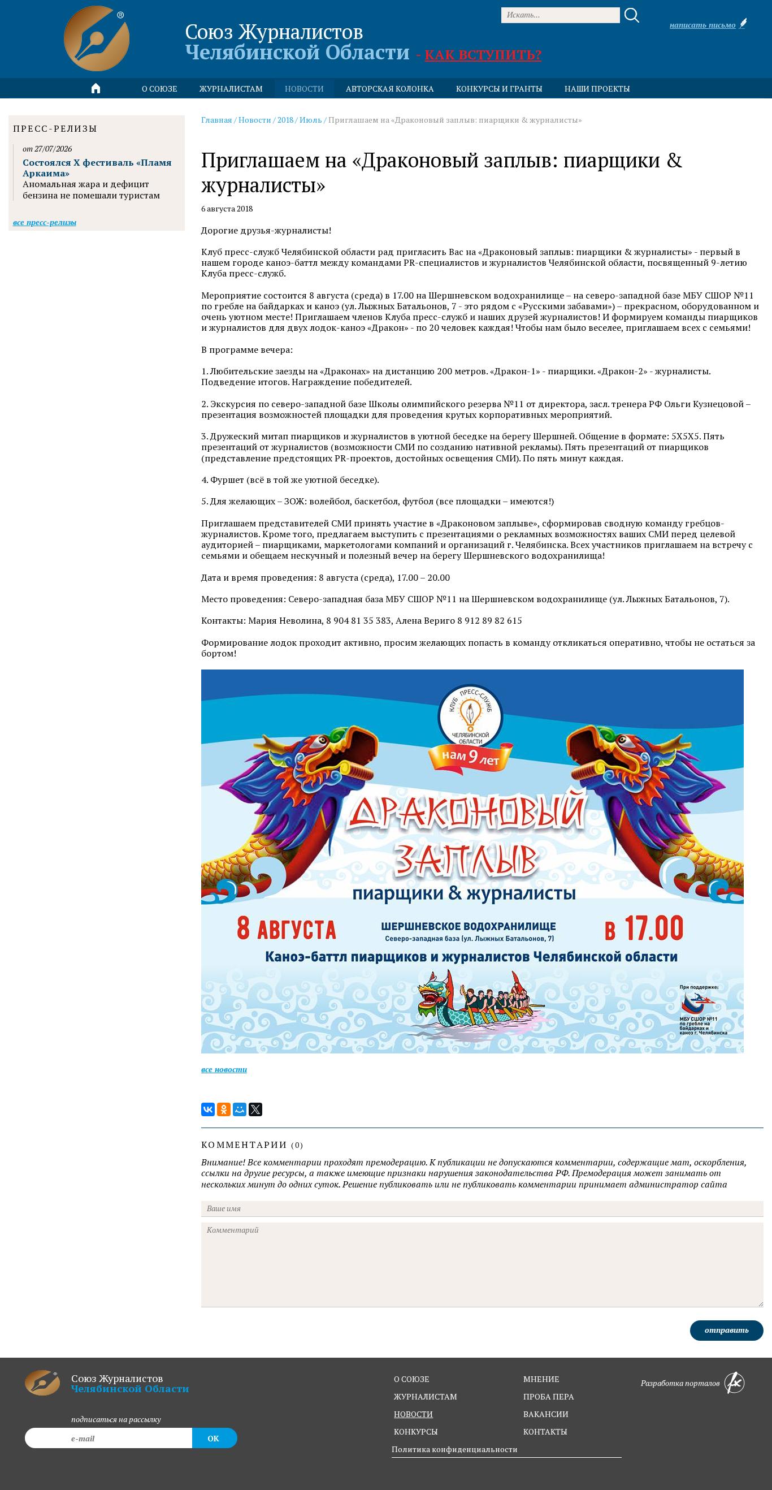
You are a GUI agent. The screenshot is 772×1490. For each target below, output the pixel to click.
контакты (545, 1431)
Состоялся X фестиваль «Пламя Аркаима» (97, 167)
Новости (254, 119)
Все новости (224, 1069)
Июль (311, 119)
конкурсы (416, 1431)
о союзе (412, 1379)
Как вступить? (482, 54)
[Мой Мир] (239, 1109)
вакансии (546, 1414)
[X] (255, 1109)
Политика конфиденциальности (455, 1449)
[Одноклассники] (224, 1109)
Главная (216, 119)
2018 (285, 119)
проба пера (548, 1396)
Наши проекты (597, 88)
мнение (541, 1379)
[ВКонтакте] (208, 1109)
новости (304, 88)
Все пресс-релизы (44, 222)
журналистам (425, 1396)
